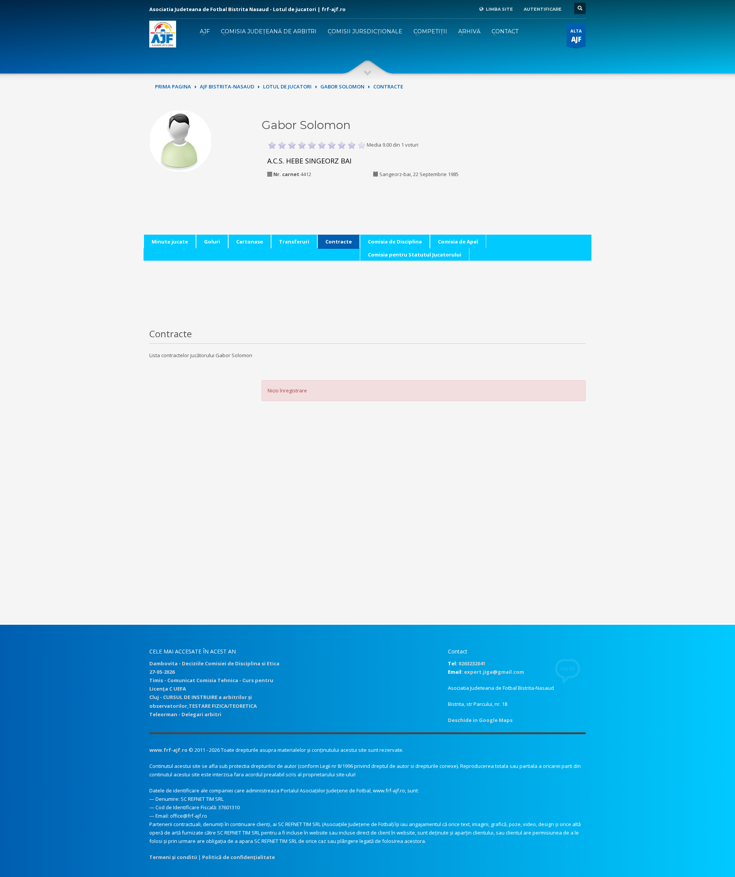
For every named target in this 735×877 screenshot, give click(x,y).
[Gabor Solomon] (180, 140)
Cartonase (249, 241)
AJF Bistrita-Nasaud (227, 86)
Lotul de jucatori (287, 86)
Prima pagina (173, 86)
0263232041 (472, 663)
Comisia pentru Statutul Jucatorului (414, 254)
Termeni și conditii (173, 857)
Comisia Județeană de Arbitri (269, 31)
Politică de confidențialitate (238, 857)
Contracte (338, 241)
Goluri (212, 241)
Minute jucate (170, 241)
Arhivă (469, 31)
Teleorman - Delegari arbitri (185, 714)
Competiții (430, 31)
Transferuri (294, 241)
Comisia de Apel (458, 241)
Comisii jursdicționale (365, 31)
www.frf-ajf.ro (168, 749)
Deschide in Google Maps (480, 720)
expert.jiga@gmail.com (494, 671)
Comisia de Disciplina (395, 241)
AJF (205, 31)
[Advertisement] (533, 158)
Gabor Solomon (342, 86)
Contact (505, 31)
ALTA (576, 36)
